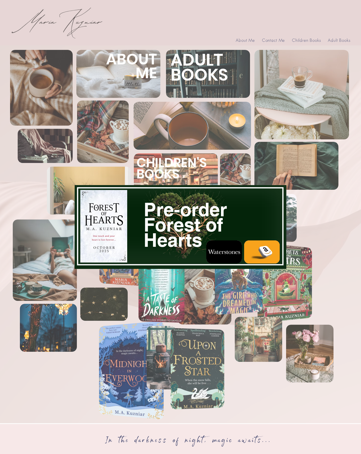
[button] (291, 179)
